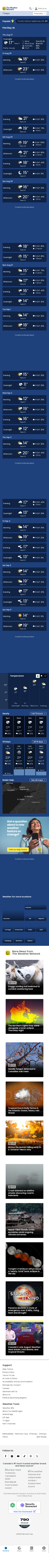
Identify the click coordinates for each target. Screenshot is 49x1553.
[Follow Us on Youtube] (18, 1456)
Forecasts (38, 13)
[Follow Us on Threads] (31, 1456)
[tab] (38, 676)
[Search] (30, 8)
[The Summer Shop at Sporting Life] (41, 937)
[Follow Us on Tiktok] (24, 1456)
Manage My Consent (12, 1385)
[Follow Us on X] (37, 1456)
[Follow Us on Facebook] (6, 1456)
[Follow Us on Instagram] (12, 1456)
